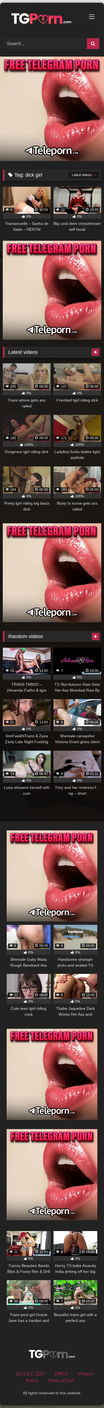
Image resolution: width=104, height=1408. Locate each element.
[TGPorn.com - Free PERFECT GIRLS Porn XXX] (43, 20)
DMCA (61, 1373)
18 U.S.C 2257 (30, 1373)
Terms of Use (61, 1380)
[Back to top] (87, 1391)
